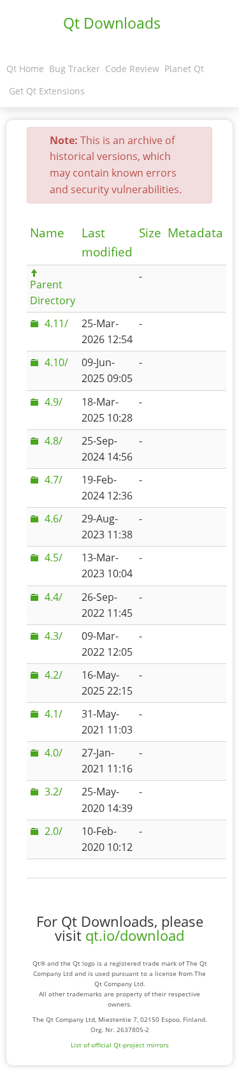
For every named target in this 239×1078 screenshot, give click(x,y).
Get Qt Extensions (47, 91)
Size (150, 233)
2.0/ (53, 831)
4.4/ (53, 597)
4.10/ (56, 362)
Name (47, 233)
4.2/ (53, 675)
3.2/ (53, 792)
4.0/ (53, 753)
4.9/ (53, 402)
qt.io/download (134, 935)
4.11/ (56, 323)
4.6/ (53, 519)
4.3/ (53, 636)
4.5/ (53, 557)
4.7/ (53, 480)
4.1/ (53, 714)
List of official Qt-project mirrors (120, 1044)
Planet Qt (184, 69)
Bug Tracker (74, 69)
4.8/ (53, 441)
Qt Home (25, 69)
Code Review (132, 69)
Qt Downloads (112, 23)
